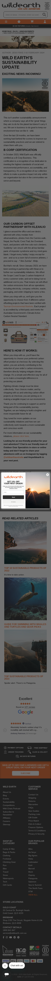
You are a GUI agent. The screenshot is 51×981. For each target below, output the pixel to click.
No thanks (13, 501)
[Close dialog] (47, 474)
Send (13, 497)
